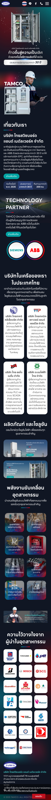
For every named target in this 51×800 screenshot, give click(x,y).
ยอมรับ (38, 796)
